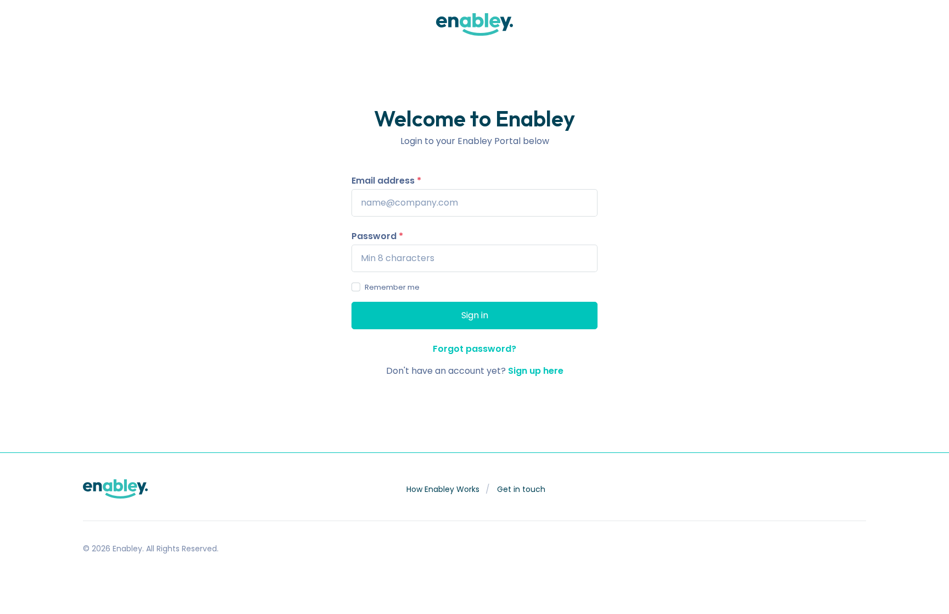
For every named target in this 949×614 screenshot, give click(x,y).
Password (377, 236)
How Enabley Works (442, 489)
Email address (386, 180)
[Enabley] (474, 24)
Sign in (480, 315)
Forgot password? (474, 348)
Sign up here (535, 370)
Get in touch (521, 489)
